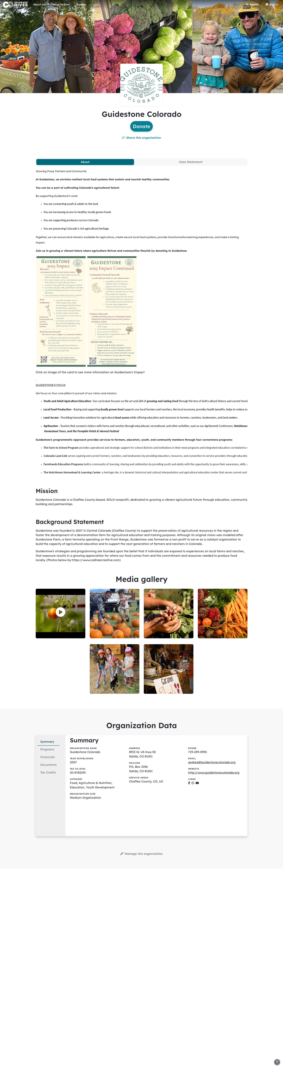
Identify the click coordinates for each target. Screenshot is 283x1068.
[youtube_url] (197, 783)
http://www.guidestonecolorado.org (213, 772)
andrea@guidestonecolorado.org (212, 762)
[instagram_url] (192, 783)
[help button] (277, 1062)
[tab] (85, 162)
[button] (60, 612)
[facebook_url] (189, 783)
